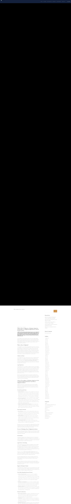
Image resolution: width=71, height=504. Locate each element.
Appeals (46, 403)
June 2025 (46, 356)
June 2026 (46, 340)
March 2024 (46, 376)
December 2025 (47, 348)
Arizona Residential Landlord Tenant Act (50, 404)
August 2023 (47, 386)
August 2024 (47, 370)
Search (46, 309)
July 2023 (46, 387)
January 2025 (47, 363)
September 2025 (47, 352)
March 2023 (46, 392)
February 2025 (47, 362)
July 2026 (46, 339)
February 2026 (47, 346)
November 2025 (47, 350)
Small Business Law (47, 416)
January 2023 (47, 395)
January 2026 (47, 347)
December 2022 (47, 396)
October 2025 (47, 351)
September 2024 (47, 368)
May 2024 (46, 374)
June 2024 (46, 372)
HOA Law (46, 408)
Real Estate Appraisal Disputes (49, 412)
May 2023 (46, 390)
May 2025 (46, 358)
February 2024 (47, 378)
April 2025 (46, 359)
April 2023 (46, 391)
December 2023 (47, 380)
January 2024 (47, 379)
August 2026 (47, 338)
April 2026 (46, 343)
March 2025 (46, 360)
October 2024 (47, 367)
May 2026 (46, 342)
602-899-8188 (68, 1)
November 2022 (47, 398)
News (45, 411)
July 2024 (46, 371)
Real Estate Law (47, 415)
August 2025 (47, 354)
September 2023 (47, 384)
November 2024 (47, 366)
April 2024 (46, 375)
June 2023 (46, 388)
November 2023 (47, 382)
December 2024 (47, 364)
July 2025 (46, 355)
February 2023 (47, 394)
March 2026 (46, 344)
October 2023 (47, 383)
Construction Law (47, 407)
